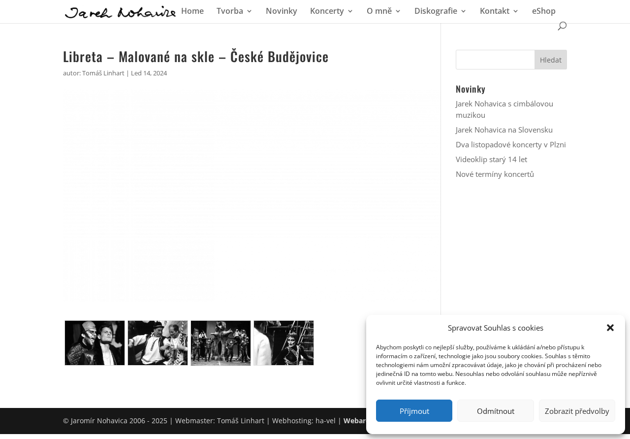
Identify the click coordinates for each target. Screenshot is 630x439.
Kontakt (494, 11)
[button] (610, 328)
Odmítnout (495, 411)
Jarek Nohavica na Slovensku (504, 130)
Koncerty (327, 11)
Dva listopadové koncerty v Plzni (511, 144)
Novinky (281, 11)
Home (192, 11)
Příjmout (414, 411)
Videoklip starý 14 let (491, 159)
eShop (544, 11)
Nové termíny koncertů (495, 174)
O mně (379, 11)
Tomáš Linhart (103, 72)
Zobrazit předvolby (577, 411)
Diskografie (435, 11)
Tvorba (230, 11)
